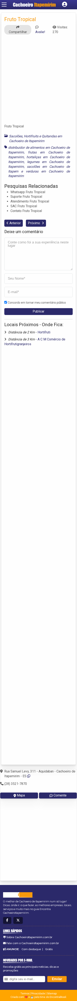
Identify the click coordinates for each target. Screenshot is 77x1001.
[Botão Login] (64, 4)
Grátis (49, 949)
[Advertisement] (38, 81)
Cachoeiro (34, 5)
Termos (24, 993)
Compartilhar (18, 32)
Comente (60, 795)
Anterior (15, 223)
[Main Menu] (4, 4)
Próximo (34, 223)
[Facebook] (7, 920)
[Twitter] (18, 920)
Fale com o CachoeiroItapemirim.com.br (32, 943)
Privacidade (38, 993)
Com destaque (31, 949)
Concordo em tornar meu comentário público (37, 302)
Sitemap (52, 993)
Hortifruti (44, 332)
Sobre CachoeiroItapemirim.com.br (29, 937)
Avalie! (40, 32)
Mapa (21, 795)
